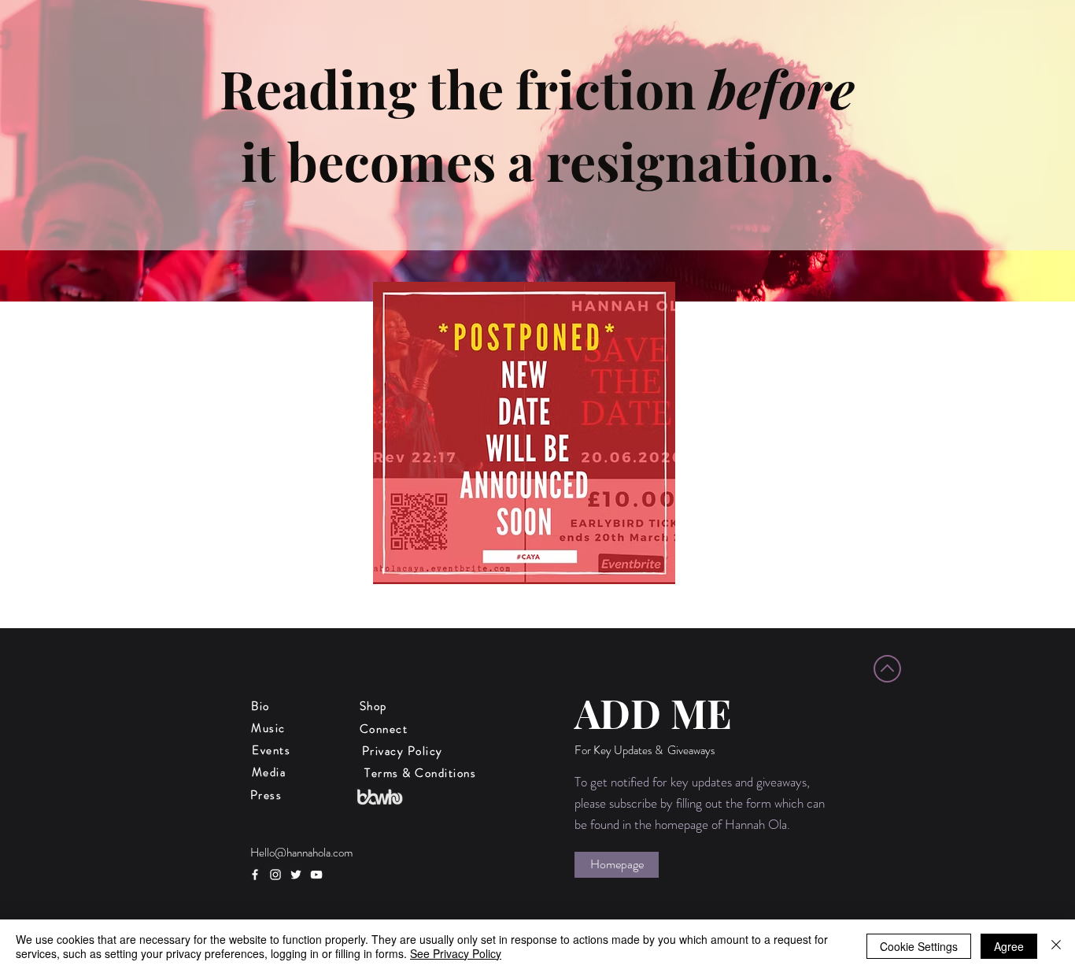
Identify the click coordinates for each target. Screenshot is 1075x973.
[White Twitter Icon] (296, 875)
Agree (1009, 946)
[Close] (1056, 946)
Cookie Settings (919, 946)
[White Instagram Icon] (275, 875)
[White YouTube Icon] (316, 875)
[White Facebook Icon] (255, 875)
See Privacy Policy (455, 953)
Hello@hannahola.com (301, 852)
